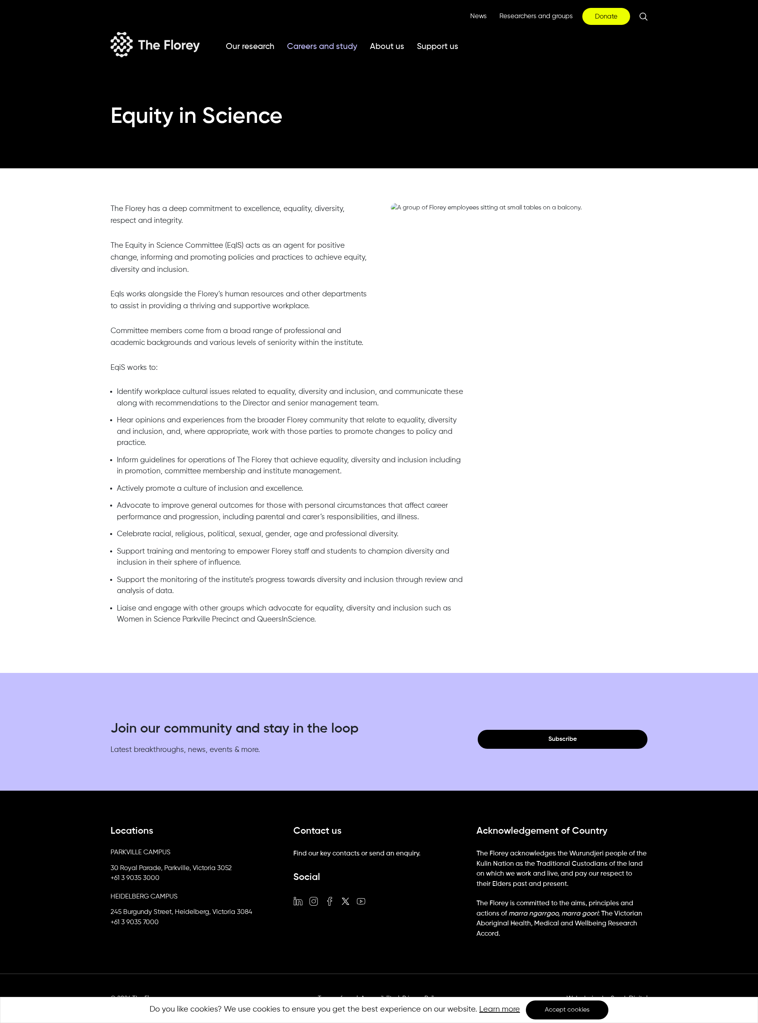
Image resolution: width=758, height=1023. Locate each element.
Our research (250, 47)
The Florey (155, 44)
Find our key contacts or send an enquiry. (356, 853)
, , (171, 868)
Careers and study (322, 47)
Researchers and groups (536, 16)
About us (387, 47)
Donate (606, 16)
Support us (437, 47)
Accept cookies (567, 1010)
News (478, 16)
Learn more (499, 1009)
